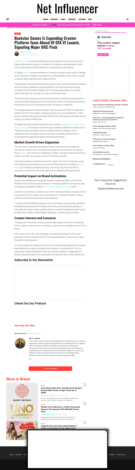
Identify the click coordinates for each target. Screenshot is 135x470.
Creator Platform (34, 333)
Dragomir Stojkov (49, 395)
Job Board (82, 19)
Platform (26, 455)
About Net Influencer (108, 455)
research (23, 153)
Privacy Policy (121, 455)
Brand (11, 455)
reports (26, 73)
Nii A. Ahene (27, 52)
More (90, 19)
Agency (63, 19)
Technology (72, 19)
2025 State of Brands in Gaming (57, 187)
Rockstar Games (21, 61)
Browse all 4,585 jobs (101, 159)
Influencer (54, 19)
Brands (45, 19)
